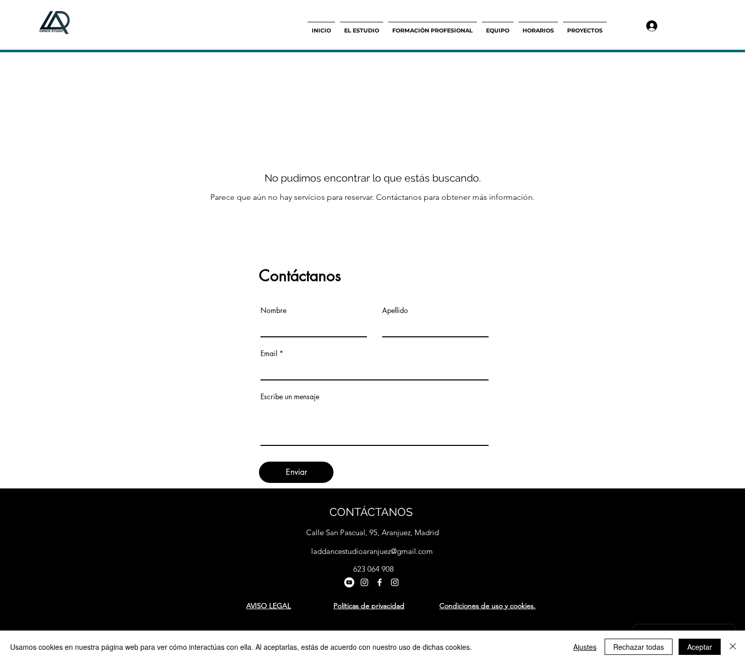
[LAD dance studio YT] (349, 582)
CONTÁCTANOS (371, 511)
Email (268, 353)
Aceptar (699, 647)
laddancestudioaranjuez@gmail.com (372, 551)
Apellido (395, 310)
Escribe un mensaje (289, 396)
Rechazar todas (638, 647)
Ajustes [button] (585, 647)
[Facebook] (380, 582)
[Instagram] (364, 582)
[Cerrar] (733, 647)
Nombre (273, 310)
